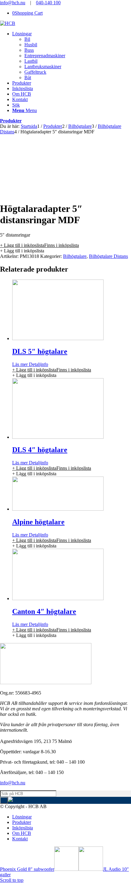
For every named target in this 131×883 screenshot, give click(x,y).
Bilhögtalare (75, 256)
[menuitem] (71, 55)
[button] (39, 245)
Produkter (11, 120)
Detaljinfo (38, 364)
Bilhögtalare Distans (108, 256)
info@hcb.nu (12, 2)
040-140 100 (48, 2)
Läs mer (20, 364)
